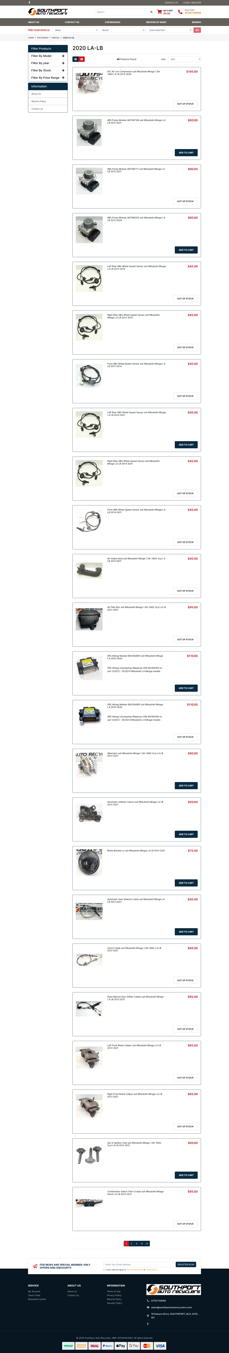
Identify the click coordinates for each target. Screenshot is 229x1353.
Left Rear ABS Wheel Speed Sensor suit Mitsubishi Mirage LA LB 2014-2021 (136, 413)
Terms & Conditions (135, 1270)
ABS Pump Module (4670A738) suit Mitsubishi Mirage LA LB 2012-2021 (136, 121)
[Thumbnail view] (75, 59)
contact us (171, 2)
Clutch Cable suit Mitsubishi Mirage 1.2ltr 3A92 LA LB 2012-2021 (134, 949)
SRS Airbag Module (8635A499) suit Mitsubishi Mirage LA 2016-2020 (135, 705)
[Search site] (151, 11)
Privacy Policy (151, 1270)
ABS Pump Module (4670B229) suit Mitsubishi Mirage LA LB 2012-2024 (136, 219)
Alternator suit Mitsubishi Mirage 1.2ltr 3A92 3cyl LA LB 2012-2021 (135, 754)
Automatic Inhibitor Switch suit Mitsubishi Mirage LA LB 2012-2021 (135, 803)
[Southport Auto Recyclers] (48, 11)
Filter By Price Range (45, 77)
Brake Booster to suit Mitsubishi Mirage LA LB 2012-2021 (136, 850)
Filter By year (40, 63)
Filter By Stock (41, 70)
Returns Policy (38, 101)
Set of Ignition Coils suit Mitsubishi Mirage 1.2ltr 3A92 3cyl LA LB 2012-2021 (134, 1144)
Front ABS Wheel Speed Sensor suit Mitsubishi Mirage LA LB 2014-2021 (136, 511)
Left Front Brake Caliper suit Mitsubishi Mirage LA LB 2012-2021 (134, 1046)
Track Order (34, 1295)
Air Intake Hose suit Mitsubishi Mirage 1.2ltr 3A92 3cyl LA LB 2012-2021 (136, 559)
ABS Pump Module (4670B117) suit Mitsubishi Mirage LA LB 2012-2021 (136, 170)
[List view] (82, 59)
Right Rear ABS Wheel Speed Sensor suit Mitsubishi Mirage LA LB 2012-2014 (133, 316)
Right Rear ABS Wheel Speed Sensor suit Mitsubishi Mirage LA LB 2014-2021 (133, 462)
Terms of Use (113, 1291)
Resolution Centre (37, 1299)
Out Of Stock (185, 103)
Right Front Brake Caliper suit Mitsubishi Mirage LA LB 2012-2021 (134, 1095)
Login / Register (192, 2)
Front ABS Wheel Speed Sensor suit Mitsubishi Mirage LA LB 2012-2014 (136, 365)
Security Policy (114, 1303)
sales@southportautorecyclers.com (171, 1307)
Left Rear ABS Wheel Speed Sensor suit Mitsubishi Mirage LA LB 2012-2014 (136, 267)
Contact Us (72, 22)
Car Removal (113, 22)
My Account (34, 1291)
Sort (163, 59)
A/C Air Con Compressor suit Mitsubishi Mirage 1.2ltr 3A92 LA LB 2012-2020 (133, 72)
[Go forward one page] (147, 1243)
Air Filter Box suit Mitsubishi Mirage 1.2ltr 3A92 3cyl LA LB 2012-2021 (136, 608)
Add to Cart (186, 152)
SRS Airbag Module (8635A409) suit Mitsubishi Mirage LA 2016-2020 (135, 657)
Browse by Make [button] (156, 22)
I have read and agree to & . (131, 1270)
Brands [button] (196, 22)
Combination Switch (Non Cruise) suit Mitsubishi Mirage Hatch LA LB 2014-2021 (135, 1192)
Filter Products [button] (41, 48)
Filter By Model (41, 56)
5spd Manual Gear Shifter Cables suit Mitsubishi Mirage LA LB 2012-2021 (135, 998)
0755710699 (193, 12)
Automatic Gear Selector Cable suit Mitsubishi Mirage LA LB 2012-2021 (136, 900)
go (197, 30)
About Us (33, 22)
